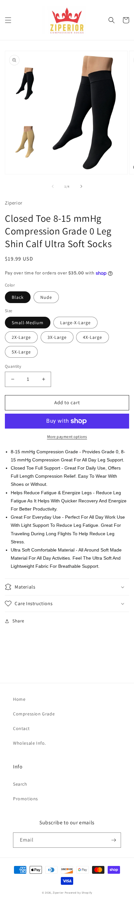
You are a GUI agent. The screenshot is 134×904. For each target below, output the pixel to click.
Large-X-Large (75, 323)
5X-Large (21, 352)
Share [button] (18, 621)
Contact (21, 728)
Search (20, 784)
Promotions (25, 799)
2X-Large (21, 337)
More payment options (67, 436)
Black (18, 297)
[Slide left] (53, 186)
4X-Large (92, 337)
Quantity (13, 366)
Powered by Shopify (78, 892)
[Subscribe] (113, 840)
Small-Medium (28, 323)
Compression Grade (34, 714)
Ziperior (58, 892)
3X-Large (57, 337)
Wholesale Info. (29, 743)
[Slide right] (81, 186)
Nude (46, 297)
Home (19, 699)
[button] (8, 20)
